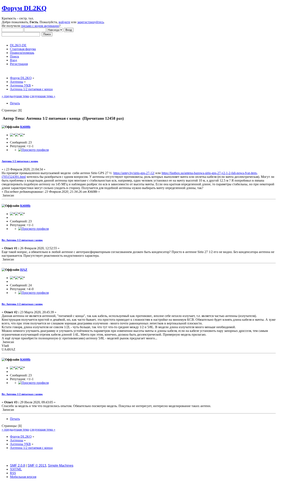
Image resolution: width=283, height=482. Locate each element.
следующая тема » (42, 96)
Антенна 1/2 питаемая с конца (20, 161)
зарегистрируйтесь (90, 22)
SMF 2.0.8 (17, 465)
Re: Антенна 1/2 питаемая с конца (22, 240)
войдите (64, 22)
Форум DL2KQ (24, 8)
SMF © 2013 (37, 465)
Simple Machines (60, 465)
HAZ (23, 269)
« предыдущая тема (15, 96)
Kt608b (25, 127)
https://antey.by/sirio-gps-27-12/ (134, 173)
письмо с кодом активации (40, 26)
